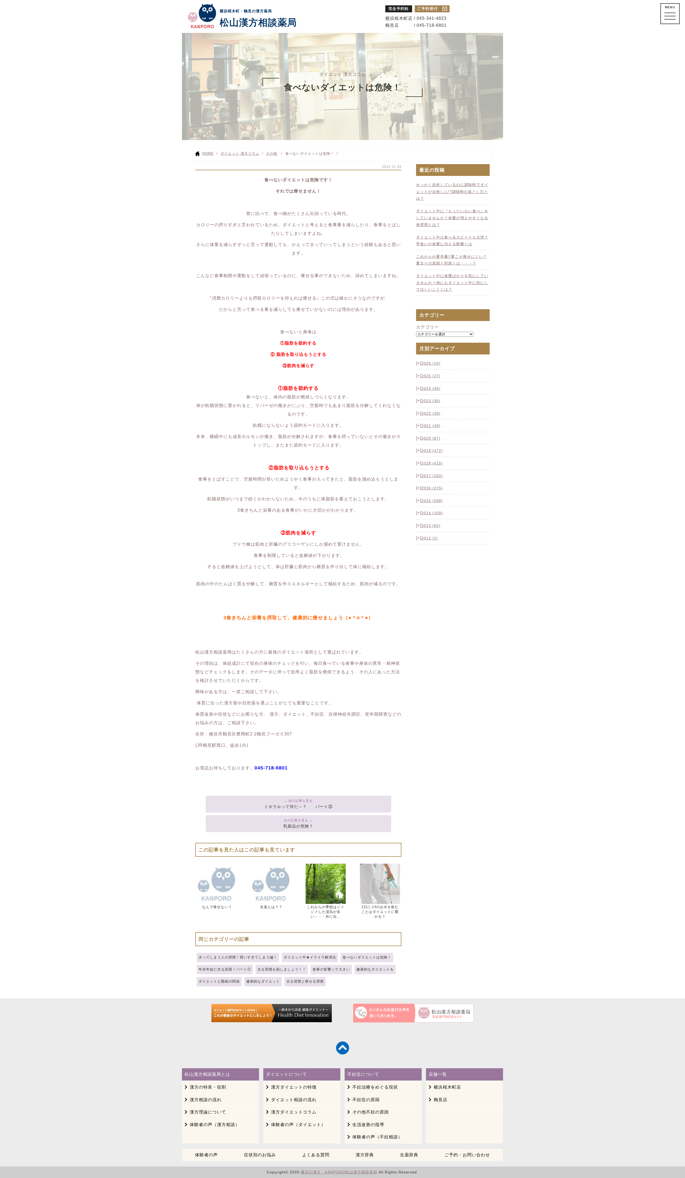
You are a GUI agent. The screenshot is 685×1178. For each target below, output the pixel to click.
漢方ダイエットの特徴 (294, 1087)
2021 (430, 426)
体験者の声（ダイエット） (298, 1124)
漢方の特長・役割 (208, 1087)
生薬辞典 (409, 1155)
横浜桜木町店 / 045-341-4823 (416, 18)
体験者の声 (206, 1155)
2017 (432, 476)
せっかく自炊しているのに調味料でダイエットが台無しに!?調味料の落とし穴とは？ (452, 192)
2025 (430, 376)
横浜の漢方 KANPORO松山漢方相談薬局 (339, 1172)
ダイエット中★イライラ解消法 (310, 957)
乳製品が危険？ (298, 826)
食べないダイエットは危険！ (366, 957)
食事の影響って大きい (331, 969)
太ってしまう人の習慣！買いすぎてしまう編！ (238, 957)
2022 (430, 413)
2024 (430, 388)
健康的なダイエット (263, 981)
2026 (430, 363)
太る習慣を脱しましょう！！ (281, 969)
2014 (432, 513)
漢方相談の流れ (206, 1099)
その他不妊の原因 (370, 1112)
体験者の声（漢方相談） (215, 1124)
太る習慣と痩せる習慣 (305, 981)
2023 (430, 401)
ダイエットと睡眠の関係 (219, 981)
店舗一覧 (438, 1074)
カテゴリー (427, 327)
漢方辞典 (365, 1155)
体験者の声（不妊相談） (377, 1137)
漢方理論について (208, 1112)
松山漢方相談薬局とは (207, 1074)
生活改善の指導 (368, 1124)
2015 (432, 501)
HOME (208, 154)
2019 (432, 450)
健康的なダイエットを (375, 969)
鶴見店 (440, 1099)
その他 (271, 154)
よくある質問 (315, 1155)
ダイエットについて (286, 1074)
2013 (430, 525)
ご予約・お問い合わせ (467, 1155)
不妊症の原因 (366, 1099)
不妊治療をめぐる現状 (375, 1087)
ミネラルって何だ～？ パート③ (298, 806)
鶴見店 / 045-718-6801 (416, 25)
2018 (432, 463)
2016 (432, 488)
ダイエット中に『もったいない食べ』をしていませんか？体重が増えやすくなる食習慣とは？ (452, 218)
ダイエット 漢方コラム (239, 154)
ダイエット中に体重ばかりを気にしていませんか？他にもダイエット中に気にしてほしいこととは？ (452, 283)
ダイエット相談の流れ (294, 1099)
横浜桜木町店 (447, 1087)
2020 (430, 438)
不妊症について (363, 1074)
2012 (429, 538)
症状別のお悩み (260, 1155)
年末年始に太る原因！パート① (225, 969)
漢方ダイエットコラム (294, 1112)
